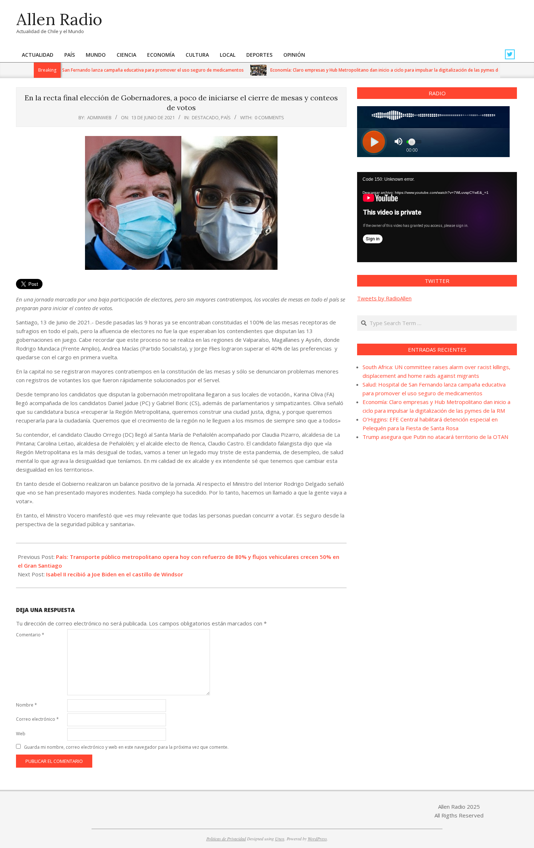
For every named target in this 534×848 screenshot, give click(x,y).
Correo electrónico (37, 719)
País (226, 117)
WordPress (317, 838)
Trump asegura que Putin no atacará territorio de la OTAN (435, 436)
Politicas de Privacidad (226, 838)
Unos (279, 838)
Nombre (26, 705)
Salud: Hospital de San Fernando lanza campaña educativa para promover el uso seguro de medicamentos (117, 70)
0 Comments (269, 117)
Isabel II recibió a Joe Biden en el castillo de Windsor (114, 574)
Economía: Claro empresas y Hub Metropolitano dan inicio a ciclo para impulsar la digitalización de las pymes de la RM (375, 70)
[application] (437, 217)
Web (20, 734)
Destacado (205, 117)
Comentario (30, 635)
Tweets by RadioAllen (384, 298)
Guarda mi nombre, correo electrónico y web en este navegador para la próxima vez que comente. (126, 747)
